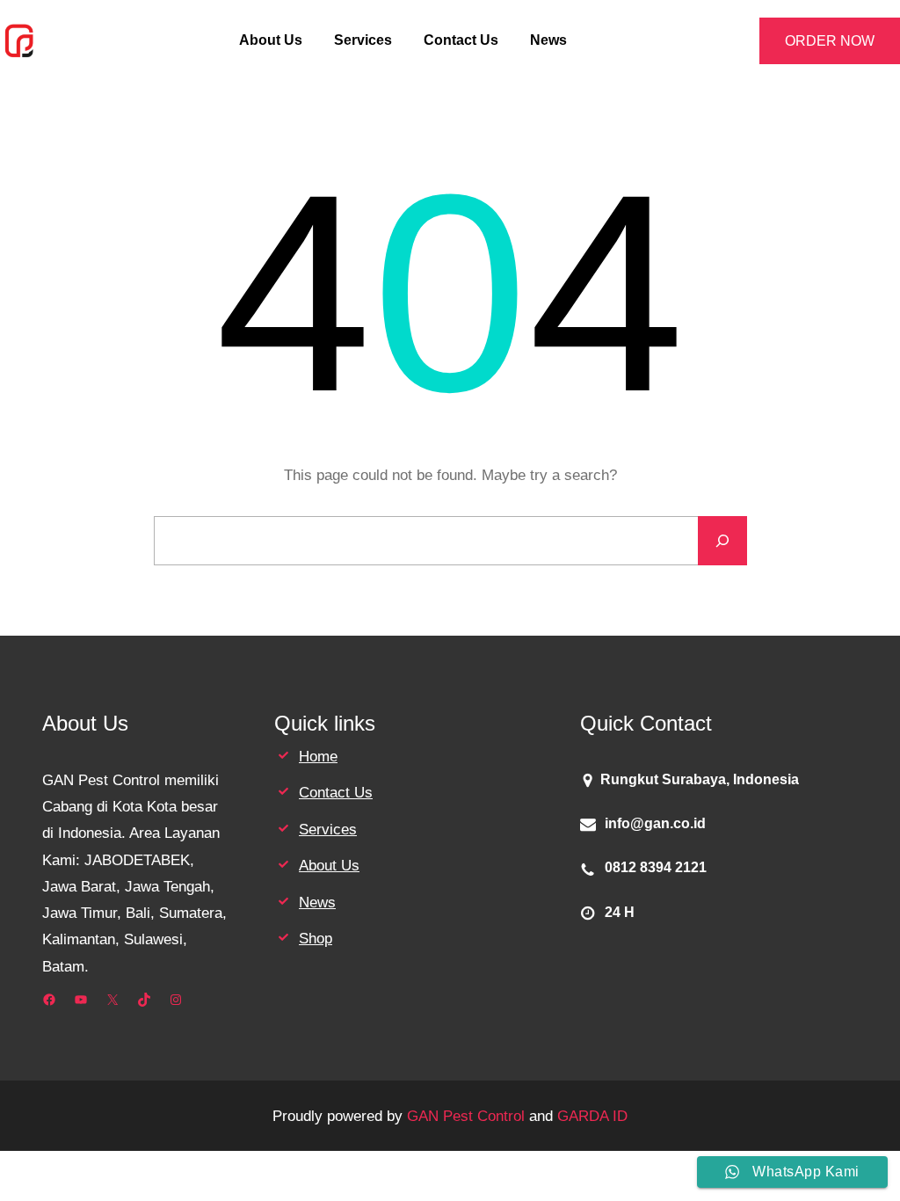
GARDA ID (592, 1116)
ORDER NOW (830, 40)
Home (318, 756)
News (317, 902)
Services (328, 829)
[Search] (722, 540)
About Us (329, 865)
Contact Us (336, 792)
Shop (315, 938)
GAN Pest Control (466, 1116)
